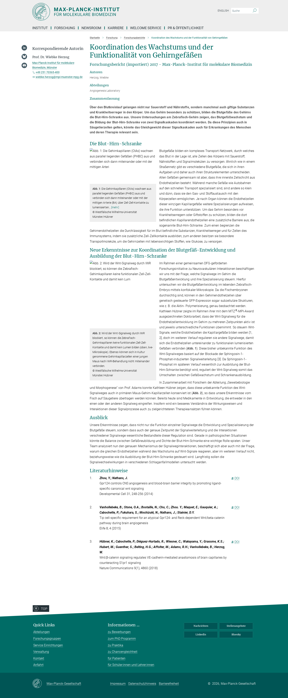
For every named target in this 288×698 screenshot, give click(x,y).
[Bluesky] (24, 57)
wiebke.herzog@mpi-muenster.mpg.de (59, 77)
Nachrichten (201, 625)
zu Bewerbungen (119, 632)
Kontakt (38, 658)
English (223, 10)
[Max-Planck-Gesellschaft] (39, 683)
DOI (237, 478)
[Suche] (255, 11)
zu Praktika (115, 645)
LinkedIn (201, 634)
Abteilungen (41, 632)
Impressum (118, 683)
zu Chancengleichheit (122, 652)
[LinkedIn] (24, 48)
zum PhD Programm (122, 638)
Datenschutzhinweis (142, 683)
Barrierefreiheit (169, 683)
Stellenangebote (236, 625)
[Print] (24, 65)
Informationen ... (123, 625)
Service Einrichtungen (48, 645)
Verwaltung (41, 652)
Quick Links (44, 625)
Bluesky (236, 634)
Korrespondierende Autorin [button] (57, 48)
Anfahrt (38, 665)
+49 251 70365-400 (48, 72)
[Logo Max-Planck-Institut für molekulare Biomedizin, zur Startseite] (105, 12)
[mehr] (115, 207)
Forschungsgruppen (47, 638)
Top (44, 609)
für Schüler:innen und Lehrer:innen (131, 665)
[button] (152, 181)
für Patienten (116, 658)
